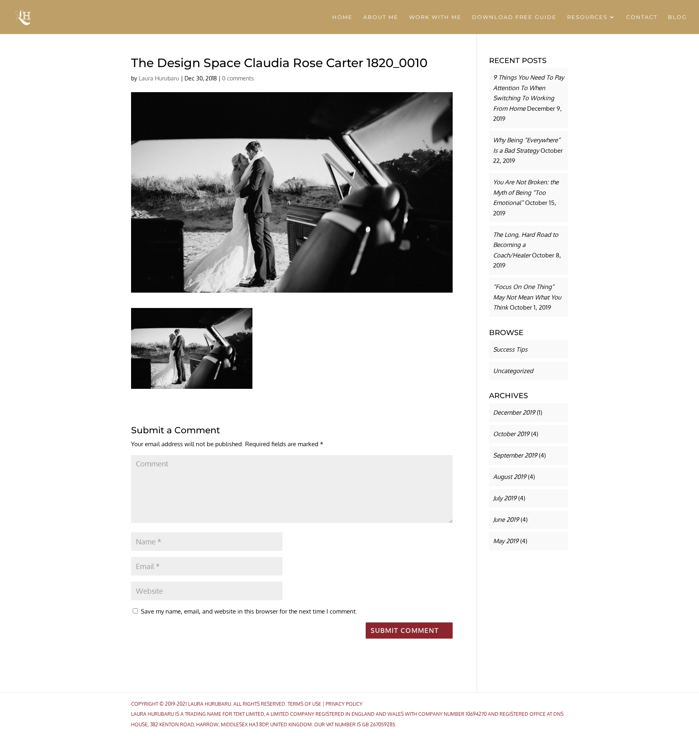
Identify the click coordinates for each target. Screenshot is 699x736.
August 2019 (509, 477)
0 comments (238, 78)
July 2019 (505, 498)
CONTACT (641, 17)
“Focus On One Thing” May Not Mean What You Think (527, 297)
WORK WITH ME (435, 17)
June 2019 (506, 519)
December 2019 (514, 412)
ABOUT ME (380, 17)
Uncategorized (513, 371)
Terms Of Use (304, 704)
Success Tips (510, 349)
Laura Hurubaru (159, 78)
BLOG (677, 17)
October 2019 (511, 434)
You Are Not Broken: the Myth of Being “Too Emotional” (526, 192)
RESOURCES (587, 17)
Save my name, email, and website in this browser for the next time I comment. (249, 611)
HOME (342, 17)
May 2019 (506, 541)
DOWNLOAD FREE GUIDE (514, 17)
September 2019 (515, 455)
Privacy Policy (344, 704)
